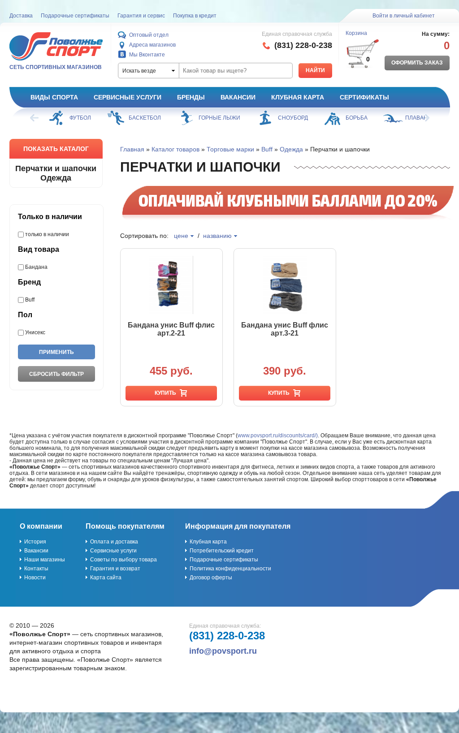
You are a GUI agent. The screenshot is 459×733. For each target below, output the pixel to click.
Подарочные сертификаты (75, 16)
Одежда (291, 149)
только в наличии (47, 234)
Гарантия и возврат (115, 568)
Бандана (36, 267)
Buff (30, 300)
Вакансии (238, 97)
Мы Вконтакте (147, 55)
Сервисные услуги (127, 97)
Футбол (80, 118)
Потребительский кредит (222, 551)
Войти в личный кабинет (403, 16)
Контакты (36, 568)
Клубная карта (297, 97)
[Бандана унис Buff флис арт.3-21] (285, 285)
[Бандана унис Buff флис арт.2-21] (171, 285)
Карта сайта (105, 577)
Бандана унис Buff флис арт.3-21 (284, 329)
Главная (132, 149)
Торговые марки (230, 149)
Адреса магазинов (152, 45)
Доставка (21, 16)
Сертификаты (364, 97)
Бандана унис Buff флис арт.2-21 (171, 329)
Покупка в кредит (195, 16)
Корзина (356, 33)
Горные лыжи (219, 118)
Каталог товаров (175, 149)
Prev (35, 118)
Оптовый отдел (149, 35)
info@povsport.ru (223, 651)
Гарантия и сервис (141, 16)
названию (217, 235)
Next (424, 118)
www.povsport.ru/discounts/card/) (278, 435)
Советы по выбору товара (123, 559)
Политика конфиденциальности (230, 568)
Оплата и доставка (114, 542)
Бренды (191, 97)
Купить (165, 393)
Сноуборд (293, 118)
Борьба (357, 118)
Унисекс (35, 332)
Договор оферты (211, 577)
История (35, 542)
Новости (35, 577)
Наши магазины (44, 559)
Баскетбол (145, 118)
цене (181, 235)
